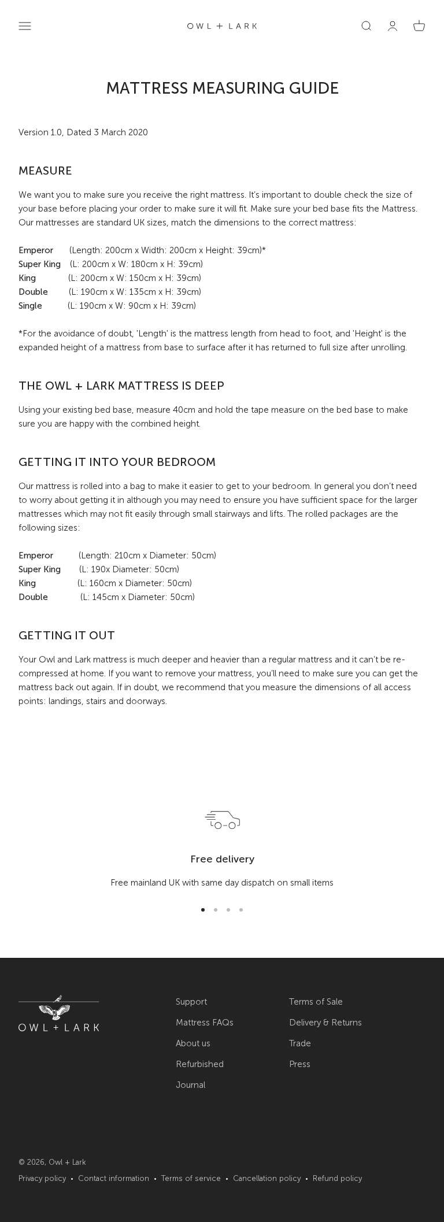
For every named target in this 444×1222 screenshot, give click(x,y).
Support (191, 1002)
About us (193, 1043)
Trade (300, 1043)
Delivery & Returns (325, 1022)
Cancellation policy (267, 1178)
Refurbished (200, 1064)
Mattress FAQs (205, 1022)
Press (299, 1064)
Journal (190, 1085)
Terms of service (191, 1178)
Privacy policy (42, 1178)
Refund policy (337, 1178)
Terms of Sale (316, 1002)
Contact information (113, 1178)
